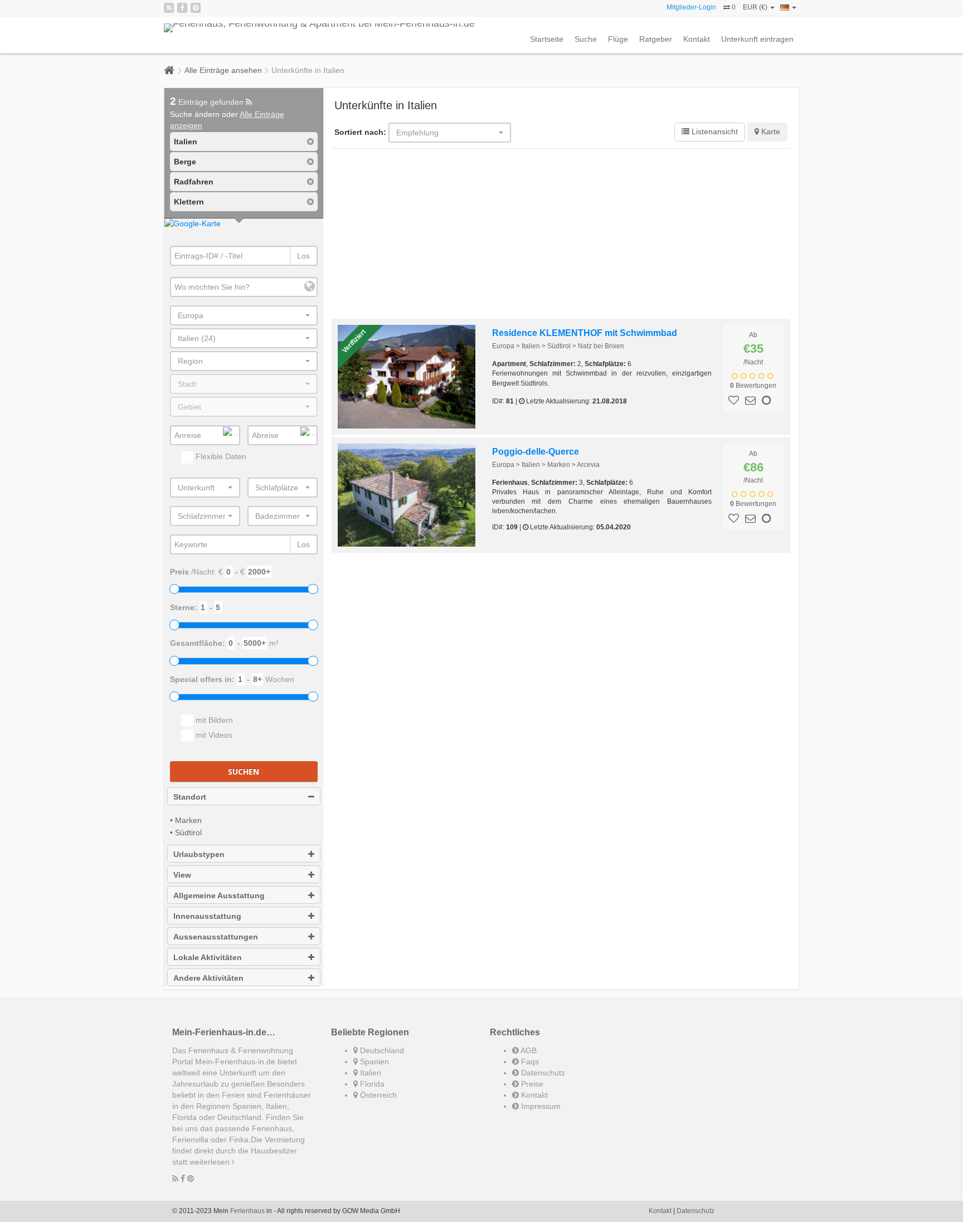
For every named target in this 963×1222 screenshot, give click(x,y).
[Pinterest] (196, 8)
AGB (528, 1050)
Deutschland (381, 1050)
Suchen (243, 771)
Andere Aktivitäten (208, 977)
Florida (371, 1083)
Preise (531, 1083)
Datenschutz (542, 1072)
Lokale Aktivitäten (207, 957)
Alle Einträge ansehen (223, 70)
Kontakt (696, 39)
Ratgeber (655, 39)
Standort (189, 796)
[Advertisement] (561, 235)
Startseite (546, 39)
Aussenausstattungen (215, 936)
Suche (586, 39)
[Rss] (169, 8)
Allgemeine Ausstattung (219, 895)
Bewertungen (753, 386)
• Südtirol (186, 832)
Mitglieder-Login (691, 7)
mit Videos (212, 735)
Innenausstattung (207, 916)
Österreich (377, 1094)
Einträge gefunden (208, 102)
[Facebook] (182, 8)
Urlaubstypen (199, 854)
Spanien (373, 1061)
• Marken (186, 820)
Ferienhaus (247, 1211)
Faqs (529, 1061)
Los (303, 255)
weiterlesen (210, 1161)
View (182, 874)
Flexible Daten (219, 456)
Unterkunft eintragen (757, 39)
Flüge (618, 39)
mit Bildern (213, 719)
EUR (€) (756, 7)
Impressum (540, 1106)
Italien (369, 1072)
